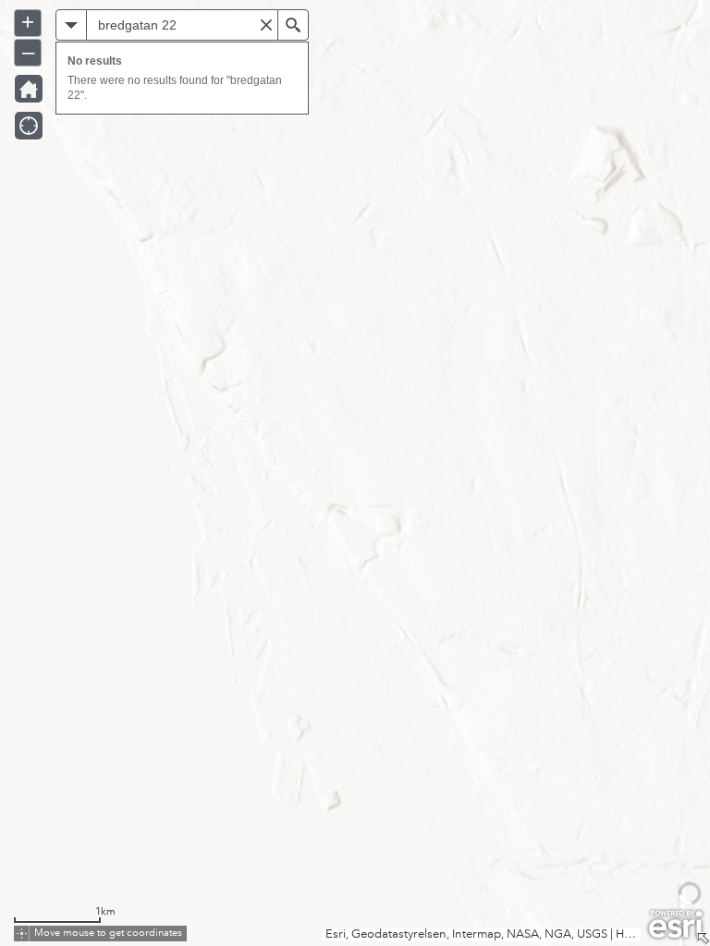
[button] (71, 25)
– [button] (28, 51)
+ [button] (27, 21)
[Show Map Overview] (702, 938)
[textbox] (182, 25)
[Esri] (675, 924)
